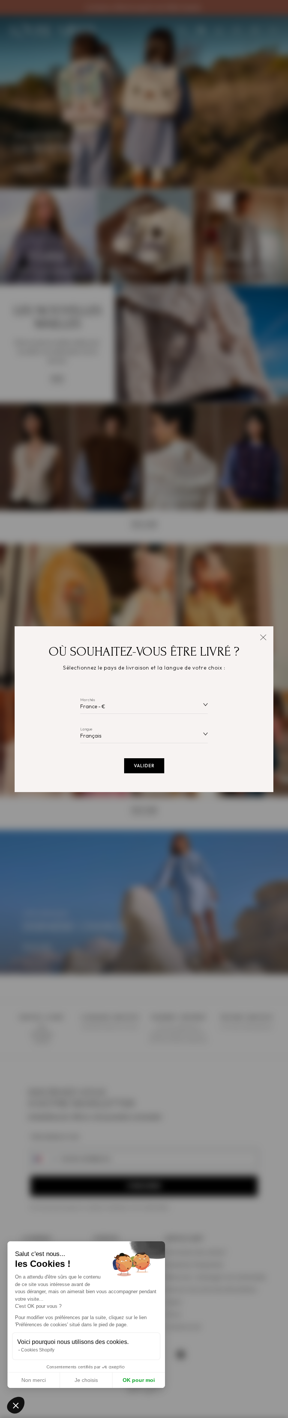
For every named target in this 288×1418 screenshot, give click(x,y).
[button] (16, 1405)
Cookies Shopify (37, 1350)
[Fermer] (263, 636)
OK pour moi (139, 1380)
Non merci (33, 1380)
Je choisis (86, 1380)
